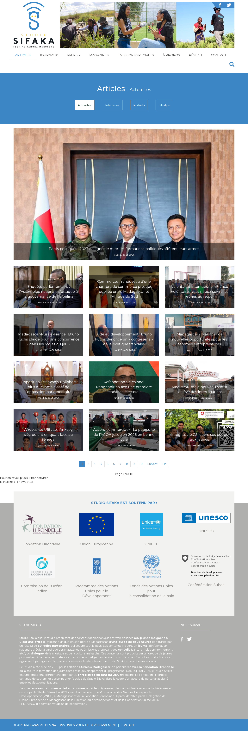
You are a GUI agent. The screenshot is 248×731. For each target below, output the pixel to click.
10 (141, 464)
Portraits (139, 105)
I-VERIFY (73, 55)
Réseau (195, 55)
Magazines (99, 55)
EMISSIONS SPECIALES (136, 55)
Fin (164, 464)
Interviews (112, 105)
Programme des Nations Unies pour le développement (70, 725)
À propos (171, 55)
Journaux (49, 55)
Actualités (84, 105)
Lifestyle (164, 105)
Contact (218, 55)
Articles (23, 55)
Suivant (152, 464)
